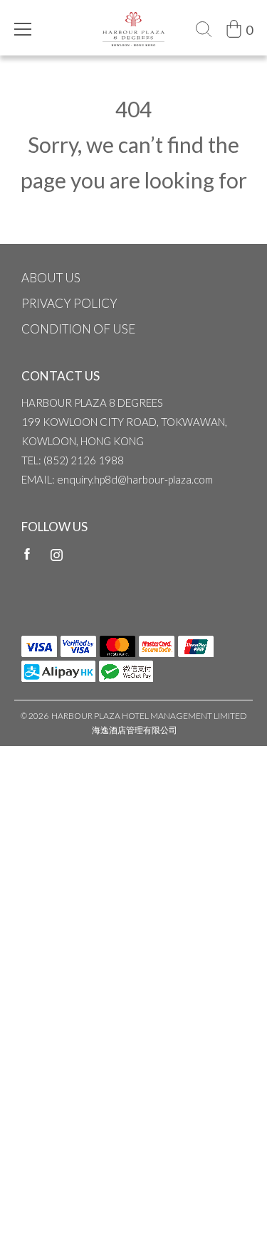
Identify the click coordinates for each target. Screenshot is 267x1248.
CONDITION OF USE (78, 328)
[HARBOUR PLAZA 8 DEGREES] (133, 19)
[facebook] (27, 553)
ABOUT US (50, 277)
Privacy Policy (69, 303)
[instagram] (57, 553)
